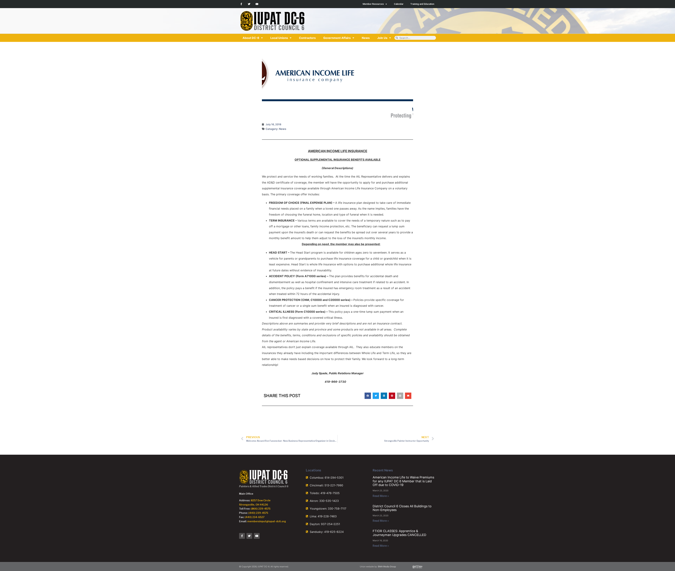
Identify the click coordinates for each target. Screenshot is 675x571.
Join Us (382, 38)
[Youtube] (257, 4)
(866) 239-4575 (260, 508)
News (366, 38)
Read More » (381, 496)
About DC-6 (251, 38)
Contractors (307, 38)
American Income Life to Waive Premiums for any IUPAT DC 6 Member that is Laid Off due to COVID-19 (403, 481)
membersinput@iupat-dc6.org (266, 521)
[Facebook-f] (241, 4)
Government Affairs (337, 38)
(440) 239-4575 (258, 512)
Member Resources (373, 4)
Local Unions (279, 38)
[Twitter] (249, 4)
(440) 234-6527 (255, 517)
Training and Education (422, 4)
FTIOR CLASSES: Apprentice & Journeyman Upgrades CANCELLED (399, 533)
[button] (368, 396)
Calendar (398, 4)
